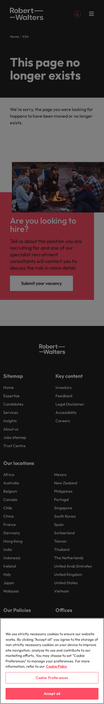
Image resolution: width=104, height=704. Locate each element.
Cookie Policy (56, 666)
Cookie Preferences (52, 677)
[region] (52, 661)
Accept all (52, 693)
